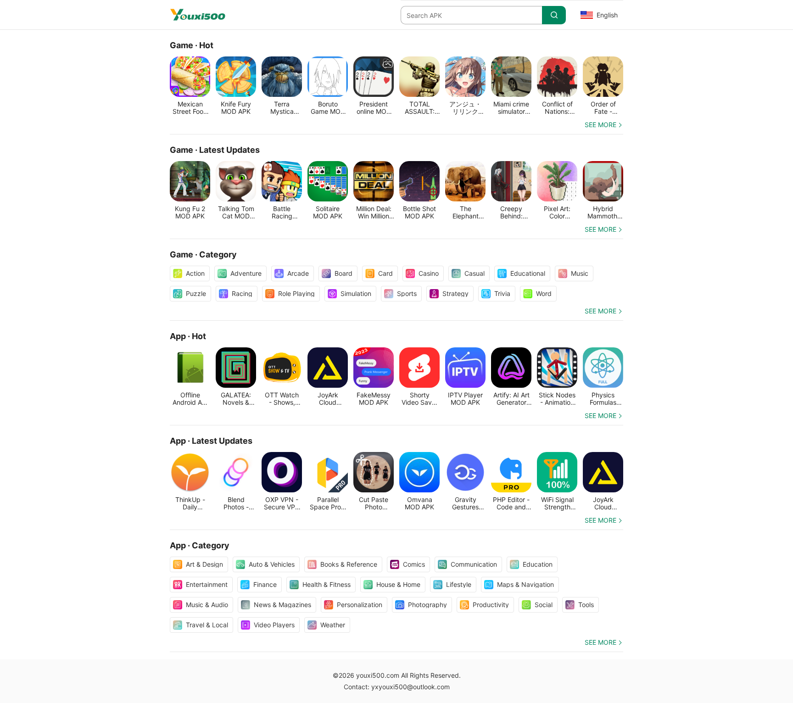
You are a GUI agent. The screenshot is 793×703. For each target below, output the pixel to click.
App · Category (199, 545)
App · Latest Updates (211, 441)
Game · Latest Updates (215, 150)
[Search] (554, 15)
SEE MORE (600, 124)
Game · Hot (191, 45)
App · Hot (188, 336)
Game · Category (203, 254)
